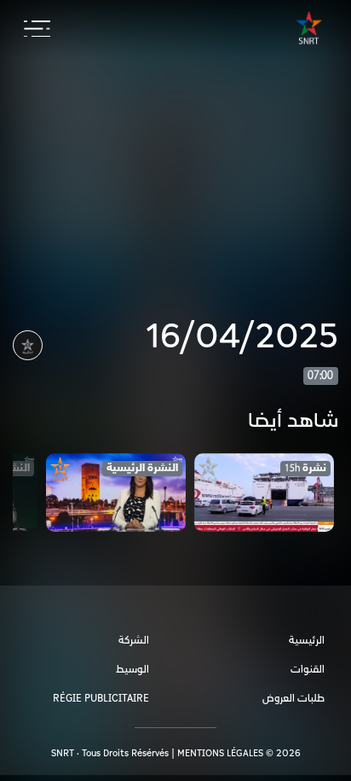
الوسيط (132, 670)
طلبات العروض (293, 699)
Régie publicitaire (101, 699)
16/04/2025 (242, 337)
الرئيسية (307, 640)
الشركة (133, 640)
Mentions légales (220, 753)
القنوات (308, 670)
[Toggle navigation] (37, 29)
